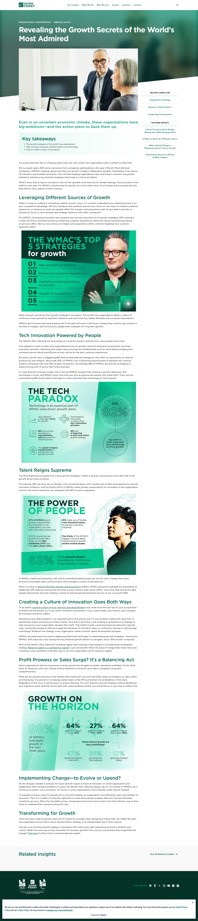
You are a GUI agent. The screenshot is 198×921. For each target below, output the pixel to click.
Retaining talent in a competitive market (48, 648)
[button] (73, 5)
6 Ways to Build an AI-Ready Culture (160, 139)
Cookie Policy (23, 910)
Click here (33, 833)
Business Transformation (160, 107)
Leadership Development (160, 114)
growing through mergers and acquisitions (59, 587)
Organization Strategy (160, 100)
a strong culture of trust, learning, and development (58, 607)
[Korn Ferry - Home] (27, 5)
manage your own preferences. (59, 910)
